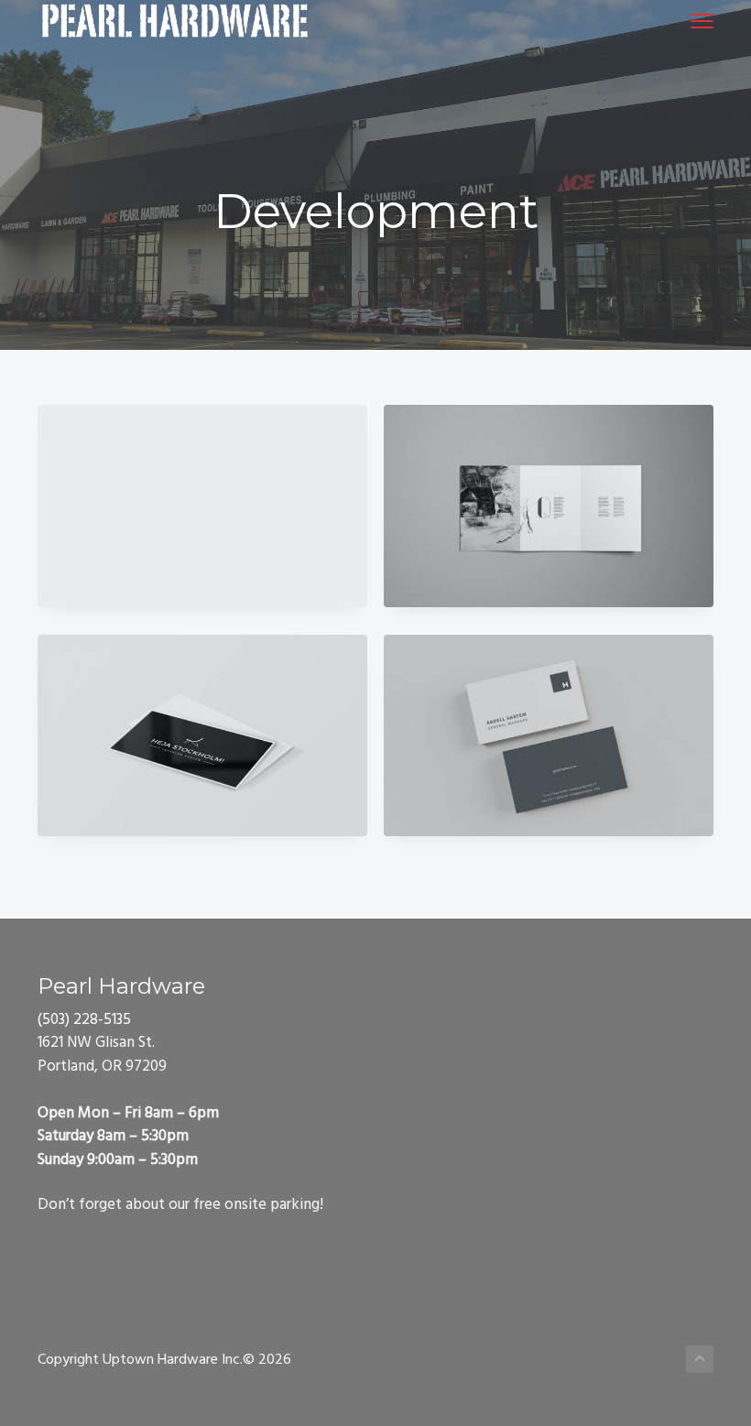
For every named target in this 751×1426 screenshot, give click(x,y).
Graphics (549, 505)
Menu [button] (680, 20)
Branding (202, 505)
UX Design (202, 735)
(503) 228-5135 (84, 1019)
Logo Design (549, 735)
